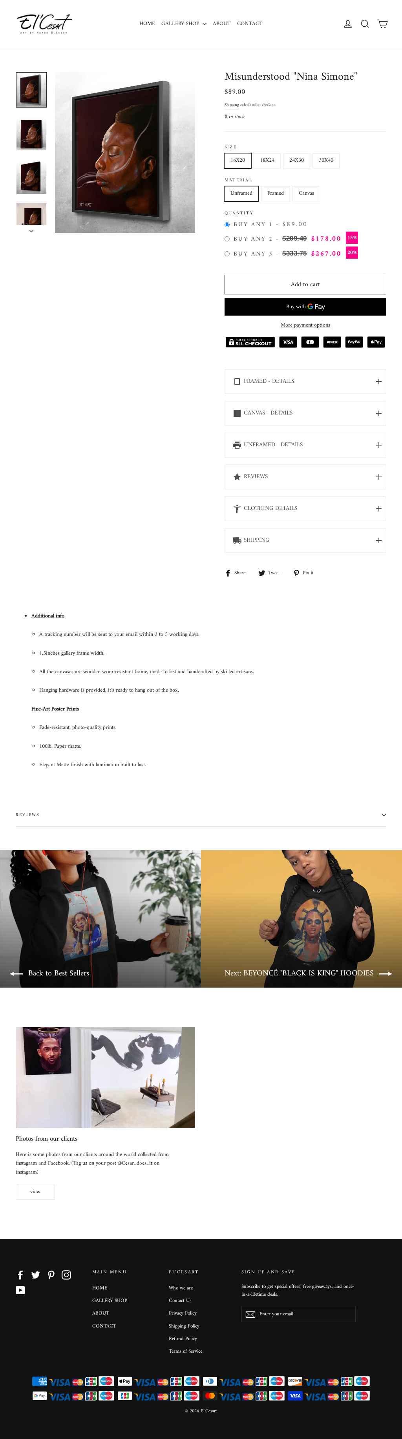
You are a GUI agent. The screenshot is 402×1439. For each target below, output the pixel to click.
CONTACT (250, 24)
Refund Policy (183, 1338)
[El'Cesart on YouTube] (20, 1290)
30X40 (326, 160)
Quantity (239, 213)
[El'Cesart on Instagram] (66, 1275)
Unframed (241, 193)
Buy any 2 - (295, 239)
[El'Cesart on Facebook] (20, 1275)
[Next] (31, 229)
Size (231, 147)
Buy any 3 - (295, 253)
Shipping (232, 105)
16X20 (237, 160)
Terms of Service (185, 1351)
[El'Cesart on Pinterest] (51, 1275)
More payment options (305, 325)
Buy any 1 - (271, 225)
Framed (275, 193)
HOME (147, 24)
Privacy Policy (183, 1313)
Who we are (181, 1288)
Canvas (306, 193)
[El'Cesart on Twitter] (35, 1275)
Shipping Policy (184, 1326)
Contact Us (180, 1300)
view (35, 1192)
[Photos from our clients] (105, 1077)
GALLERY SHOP (181, 24)
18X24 (267, 160)
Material (238, 180)
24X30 (296, 160)
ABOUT (222, 24)
